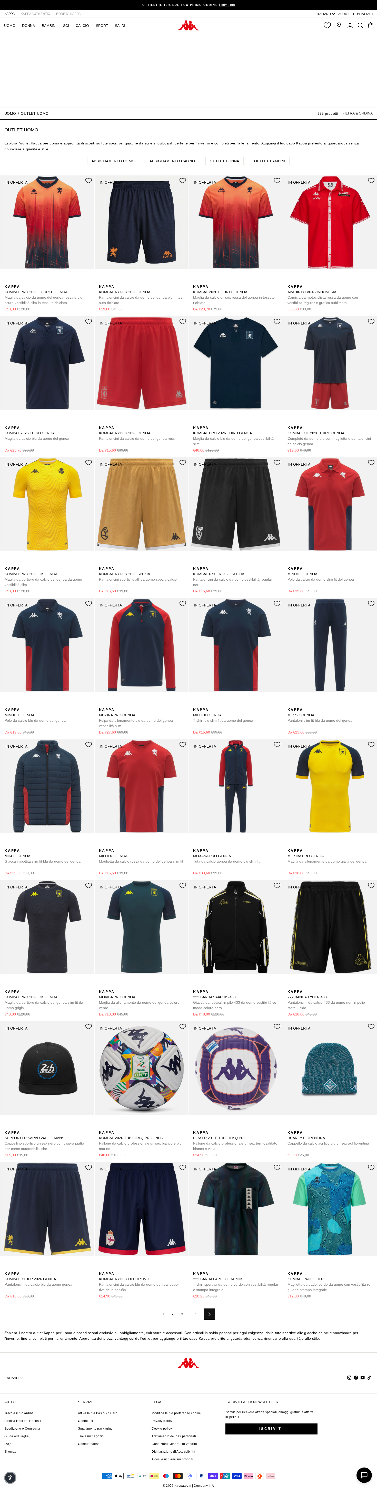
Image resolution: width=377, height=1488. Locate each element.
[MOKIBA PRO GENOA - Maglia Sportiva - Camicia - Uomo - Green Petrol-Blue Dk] (299, 845)
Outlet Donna (224, 161)
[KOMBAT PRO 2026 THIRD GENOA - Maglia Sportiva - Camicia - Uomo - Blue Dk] (196, 422)
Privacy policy (162, 1421)
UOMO (9, 26)
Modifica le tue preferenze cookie (176, 1413)
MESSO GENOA (319, 715)
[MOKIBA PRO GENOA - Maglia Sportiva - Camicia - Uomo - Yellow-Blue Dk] (290, 845)
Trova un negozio (91, 1436)
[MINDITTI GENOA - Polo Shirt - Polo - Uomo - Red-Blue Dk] (290, 563)
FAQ (7, 1444)
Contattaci (85, 1421)
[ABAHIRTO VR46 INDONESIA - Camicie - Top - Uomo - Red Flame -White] (290, 281)
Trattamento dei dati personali (174, 1436)
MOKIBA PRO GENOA (326, 855)
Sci (66, 26)
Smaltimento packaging (95, 1428)
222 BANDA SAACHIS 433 (235, 1000)
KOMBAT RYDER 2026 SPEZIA (138, 574)
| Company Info (203, 1485)
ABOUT (343, 14)
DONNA (28, 26)
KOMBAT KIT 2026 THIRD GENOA (329, 436)
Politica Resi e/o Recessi (22, 1421)
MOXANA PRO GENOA (226, 855)
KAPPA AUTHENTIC (35, 14)
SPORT (102, 26)
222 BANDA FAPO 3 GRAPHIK (235, 1282)
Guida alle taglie (16, 1436)
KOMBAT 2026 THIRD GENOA (37, 433)
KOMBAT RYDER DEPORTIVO (139, 1282)
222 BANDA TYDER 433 (326, 1000)
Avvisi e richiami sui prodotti (172, 1459)
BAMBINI (49, 26)
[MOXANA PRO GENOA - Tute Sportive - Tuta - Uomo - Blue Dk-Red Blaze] (196, 845)
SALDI (120, 26)
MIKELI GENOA (43, 855)
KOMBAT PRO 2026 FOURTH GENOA (43, 295)
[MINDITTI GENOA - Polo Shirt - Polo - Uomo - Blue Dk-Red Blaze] (299, 563)
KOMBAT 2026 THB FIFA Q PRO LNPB (140, 1140)
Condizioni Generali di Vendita (174, 1444)
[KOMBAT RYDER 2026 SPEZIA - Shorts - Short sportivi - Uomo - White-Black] (110, 563)
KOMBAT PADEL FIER (329, 1282)
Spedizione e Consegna (22, 1428)
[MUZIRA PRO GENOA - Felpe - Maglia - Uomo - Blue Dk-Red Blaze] (102, 704)
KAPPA (9, 14)
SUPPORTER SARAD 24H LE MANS (44, 1140)
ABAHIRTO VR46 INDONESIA (322, 295)
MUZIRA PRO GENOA (136, 718)
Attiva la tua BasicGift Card (97, 1413)
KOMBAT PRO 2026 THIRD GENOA (233, 436)
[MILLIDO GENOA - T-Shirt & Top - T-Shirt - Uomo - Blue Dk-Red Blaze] (196, 704)
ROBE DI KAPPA (68, 14)
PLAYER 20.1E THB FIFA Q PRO (235, 1140)
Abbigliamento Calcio (172, 161)
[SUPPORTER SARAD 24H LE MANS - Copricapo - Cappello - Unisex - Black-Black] (8, 1127)
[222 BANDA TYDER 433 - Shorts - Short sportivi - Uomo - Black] (290, 986)
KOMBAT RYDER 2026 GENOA (141, 295)
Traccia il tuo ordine (19, 1413)
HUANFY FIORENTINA (328, 1137)
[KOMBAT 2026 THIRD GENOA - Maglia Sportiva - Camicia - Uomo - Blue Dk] (8, 422)
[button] (10, 1478)
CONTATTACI (363, 14)
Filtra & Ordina (357, 113)
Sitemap (10, 1451)
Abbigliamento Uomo (113, 161)
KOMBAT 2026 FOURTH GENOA (234, 295)
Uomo (10, 113)
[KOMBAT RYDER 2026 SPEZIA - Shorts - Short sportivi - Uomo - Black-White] (118, 563)
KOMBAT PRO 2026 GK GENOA (43, 577)
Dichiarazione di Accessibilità (173, 1451)
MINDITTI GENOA (320, 574)
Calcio (82, 26)
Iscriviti (271, 1429)
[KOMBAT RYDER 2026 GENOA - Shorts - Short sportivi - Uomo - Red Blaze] (102, 422)
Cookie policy (162, 1428)
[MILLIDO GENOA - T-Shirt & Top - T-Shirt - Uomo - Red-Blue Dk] (204, 704)
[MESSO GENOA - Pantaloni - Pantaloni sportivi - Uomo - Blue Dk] (290, 704)
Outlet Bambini (269, 161)
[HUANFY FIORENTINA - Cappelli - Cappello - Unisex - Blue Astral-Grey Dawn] (299, 1127)
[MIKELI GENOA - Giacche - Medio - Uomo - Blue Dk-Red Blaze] (8, 845)
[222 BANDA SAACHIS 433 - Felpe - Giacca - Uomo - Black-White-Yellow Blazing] (196, 986)
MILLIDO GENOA (223, 715)
